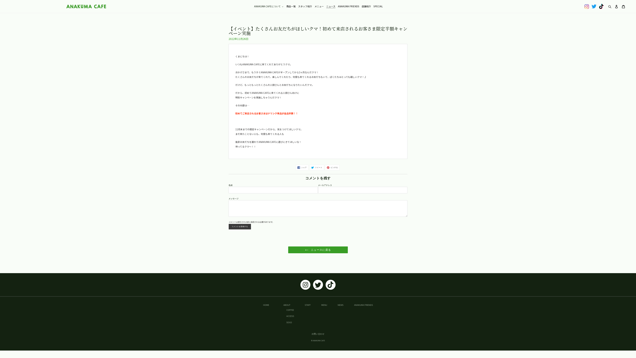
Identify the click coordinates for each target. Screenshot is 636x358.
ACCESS (290, 316)
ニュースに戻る (320, 249)
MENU (324, 304)
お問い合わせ (318, 333)
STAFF (308, 304)
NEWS (341, 304)
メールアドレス (325, 185)
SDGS (289, 322)
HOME (266, 304)
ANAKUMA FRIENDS (363, 304)
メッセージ (233, 198)
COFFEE (290, 309)
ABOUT (286, 304)
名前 (231, 185)
